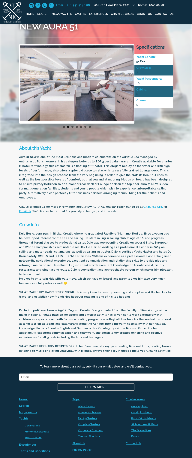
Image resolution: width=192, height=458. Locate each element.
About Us (144, 14)
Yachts (80, 14)
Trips (76, 399)
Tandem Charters (89, 436)
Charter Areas (122, 14)
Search (43, 14)
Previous (14, 85)
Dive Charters (86, 406)
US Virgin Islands (141, 412)
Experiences (98, 14)
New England (139, 406)
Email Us (62, 5)
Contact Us (164, 14)
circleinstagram (31, 5)
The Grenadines (141, 430)
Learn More (96, 387)
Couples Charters (89, 424)
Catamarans (32, 425)
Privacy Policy (82, 449)
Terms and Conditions (34, 451)
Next (139, 85)
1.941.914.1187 (80, 5)
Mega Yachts (62, 14)
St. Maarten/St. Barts (144, 424)
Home (30, 14)
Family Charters (87, 418)
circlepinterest (51, 5)
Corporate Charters (90, 430)
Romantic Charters (89, 412)
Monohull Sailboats (37, 431)
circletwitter (44, 5)
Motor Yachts (33, 437)
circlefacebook (37, 5)
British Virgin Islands (143, 418)
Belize (135, 436)
